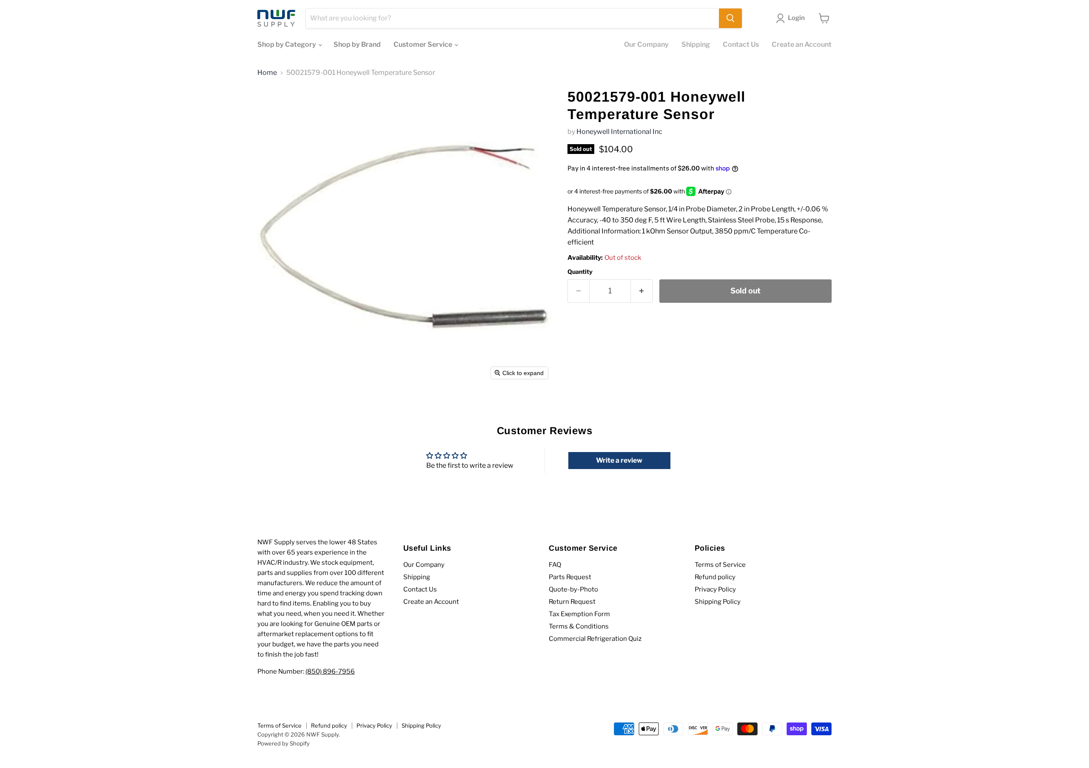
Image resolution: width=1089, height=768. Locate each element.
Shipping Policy (718, 602)
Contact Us (741, 44)
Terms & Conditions (579, 626)
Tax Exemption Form (579, 614)
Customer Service (423, 44)
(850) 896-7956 (330, 671)
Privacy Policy (715, 589)
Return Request (572, 602)
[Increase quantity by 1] (642, 291)
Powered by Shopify (283, 743)
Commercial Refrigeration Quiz (595, 639)
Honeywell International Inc (619, 132)
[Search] (730, 18)
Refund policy (715, 577)
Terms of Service (720, 565)
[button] (792, 18)
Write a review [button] (619, 460)
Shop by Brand (357, 44)
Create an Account (802, 44)
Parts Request (570, 577)
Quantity (580, 271)
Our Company (646, 44)
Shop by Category (287, 44)
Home (267, 73)
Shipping (695, 44)
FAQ (555, 565)
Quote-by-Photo (573, 589)
